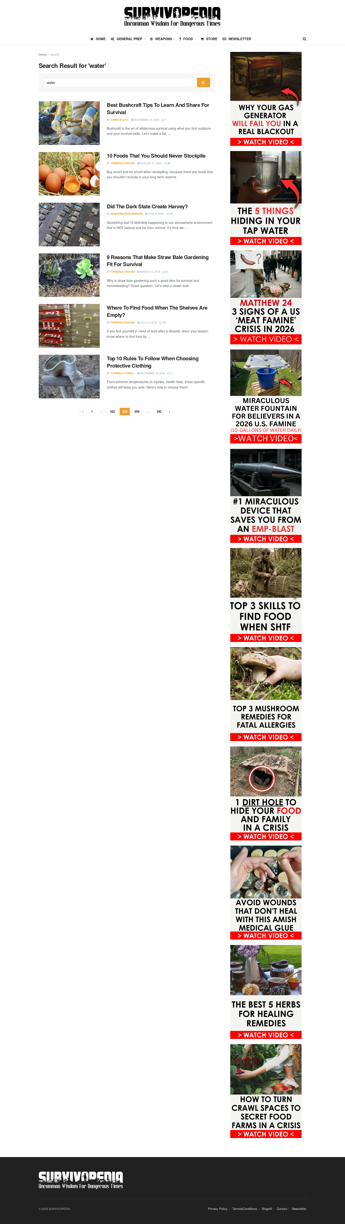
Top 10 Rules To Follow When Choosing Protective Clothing (152, 361)
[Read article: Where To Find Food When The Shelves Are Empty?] (69, 326)
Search (54, 54)
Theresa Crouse (123, 163)
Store (211, 38)
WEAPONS (163, 38)
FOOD (188, 38)
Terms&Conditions (244, 1208)
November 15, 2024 (146, 119)
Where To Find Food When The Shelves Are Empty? (157, 311)
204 (136, 411)
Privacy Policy (218, 1208)
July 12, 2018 (148, 322)
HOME (101, 38)
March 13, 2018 (149, 271)
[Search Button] (304, 39)
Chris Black (120, 119)
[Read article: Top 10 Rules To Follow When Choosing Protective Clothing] (69, 376)
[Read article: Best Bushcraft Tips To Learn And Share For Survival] (69, 123)
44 (168, 163)
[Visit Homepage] (172, 16)
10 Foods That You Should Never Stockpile (156, 155)
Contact (282, 1208)
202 (112, 411)
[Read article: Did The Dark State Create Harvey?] (69, 224)
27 (170, 213)
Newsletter (240, 38)
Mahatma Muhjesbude (126, 213)
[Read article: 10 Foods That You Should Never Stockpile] (69, 174)
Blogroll (267, 1208)
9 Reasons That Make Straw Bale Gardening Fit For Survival (157, 260)
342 (159, 411)
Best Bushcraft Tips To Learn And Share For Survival (158, 108)
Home (42, 54)
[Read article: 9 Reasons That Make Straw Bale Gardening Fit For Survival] (69, 275)
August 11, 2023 (150, 163)
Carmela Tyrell (122, 373)
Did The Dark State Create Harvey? (147, 206)
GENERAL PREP (129, 38)
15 (163, 322)
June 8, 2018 (155, 213)
